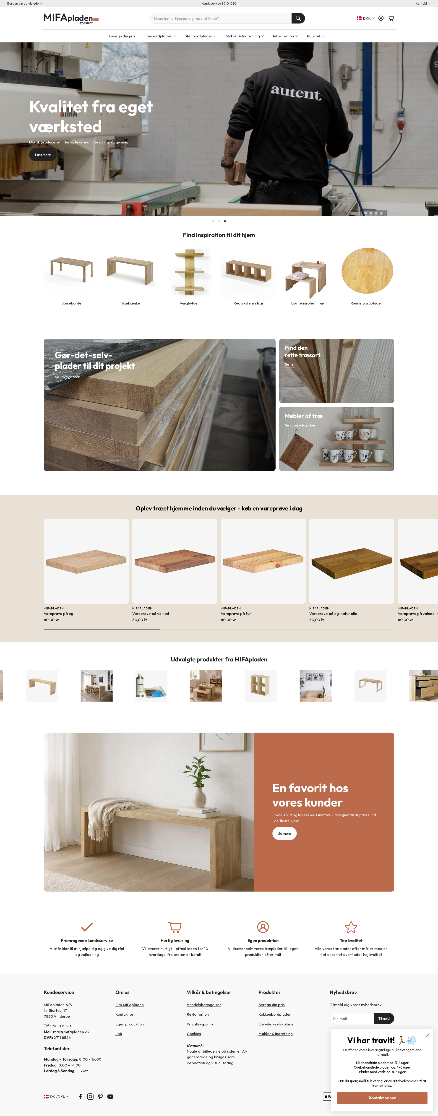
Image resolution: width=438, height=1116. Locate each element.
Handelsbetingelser (204, 1004)
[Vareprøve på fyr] (263, 561)
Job (118, 1033)
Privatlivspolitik (200, 1024)
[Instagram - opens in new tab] (90, 1096)
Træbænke (130, 303)
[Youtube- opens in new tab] (110, 1096)
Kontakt (421, 3)
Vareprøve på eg (58, 613)
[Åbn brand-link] (43, 686)
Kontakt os (124, 1014)
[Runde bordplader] (366, 271)
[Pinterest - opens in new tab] (100, 1096)
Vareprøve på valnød (150, 613)
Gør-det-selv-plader (276, 1024)
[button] (227, 18)
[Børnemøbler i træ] (307, 271)
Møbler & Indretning (275, 1033)
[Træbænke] (130, 271)
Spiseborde (71, 303)
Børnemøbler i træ (307, 303)
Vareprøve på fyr (236, 613)
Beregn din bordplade (23, 3)
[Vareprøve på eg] (86, 561)
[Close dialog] (428, 1035)
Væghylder (189, 303)
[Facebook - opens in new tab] (80, 1096)
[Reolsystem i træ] (248, 271)
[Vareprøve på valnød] (174, 561)
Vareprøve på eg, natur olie (333, 613)
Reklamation (198, 1014)
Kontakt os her (382, 1097)
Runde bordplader (366, 303)
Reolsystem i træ (248, 303)
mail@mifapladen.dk (71, 1031)
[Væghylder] (189, 271)
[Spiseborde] (71, 271)
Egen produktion (129, 1024)
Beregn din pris (271, 1004)
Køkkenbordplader (274, 1014)
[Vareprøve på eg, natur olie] (351, 561)
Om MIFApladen (129, 1004)
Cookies (194, 1033)
